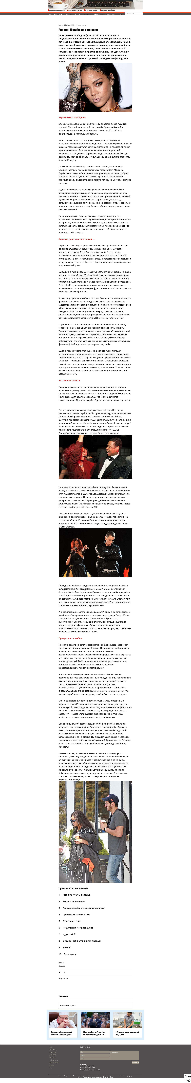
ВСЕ (51, 1047)
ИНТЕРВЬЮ (53, 1050)
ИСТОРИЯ (52, 1057)
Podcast (52, 1065)
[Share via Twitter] (64, 972)
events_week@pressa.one (87, 1067)
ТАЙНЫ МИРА (54, 1060)
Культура (61, 963)
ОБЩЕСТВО (53, 1052)
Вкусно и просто (54, 1063)
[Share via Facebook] (59, 972)
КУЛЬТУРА (53, 1055)
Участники (53, 1068)
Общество (62, 966)
